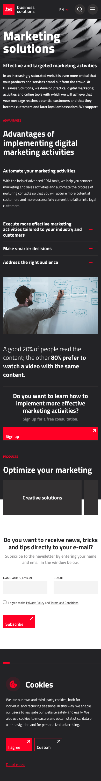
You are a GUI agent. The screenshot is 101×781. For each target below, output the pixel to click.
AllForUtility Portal (15, 361)
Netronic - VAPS (13, 211)
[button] (93, 9)
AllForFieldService (14, 311)
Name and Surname (18, 578)
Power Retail (11, 54)
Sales (8, 26)
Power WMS (11, 283)
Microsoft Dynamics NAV (19, 404)
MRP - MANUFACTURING (22, 176)
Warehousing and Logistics (28, 262)
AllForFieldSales (13, 318)
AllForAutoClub (12, 389)
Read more (15, 764)
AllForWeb (10, 97)
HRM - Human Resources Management (37, 419)
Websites (9, 154)
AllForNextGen (12, 89)
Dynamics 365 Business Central (24, 39)
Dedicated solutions (21, 376)
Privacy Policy (35, 602)
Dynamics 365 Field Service (21, 325)
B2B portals (10, 147)
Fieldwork (12, 298)
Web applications (18, 119)
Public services (17, 341)
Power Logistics (13, 275)
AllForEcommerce (14, 82)
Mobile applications (15, 397)
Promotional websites (17, 161)
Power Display (12, 204)
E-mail (58, 578)
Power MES (10, 197)
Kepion (7, 247)
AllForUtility (11, 354)
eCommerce (13, 69)
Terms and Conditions (64, 602)
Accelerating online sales (19, 104)
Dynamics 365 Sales (16, 46)
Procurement (15, 227)
